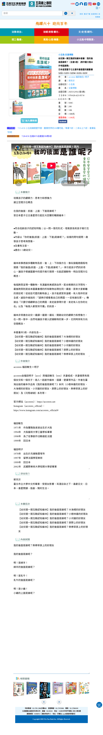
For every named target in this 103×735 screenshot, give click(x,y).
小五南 (61, 55)
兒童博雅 (69, 55)
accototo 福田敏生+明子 (79, 77)
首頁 (81, 14)
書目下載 (87, 14)
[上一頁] (10, 107)
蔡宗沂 (72, 81)
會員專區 (94, 14)
